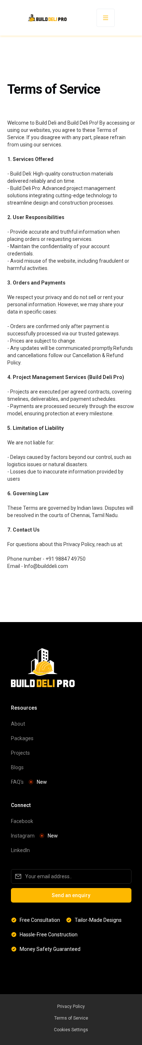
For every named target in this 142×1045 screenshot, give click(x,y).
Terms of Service (71, 1018)
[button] (105, 18)
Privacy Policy (71, 1006)
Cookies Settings (71, 1029)
